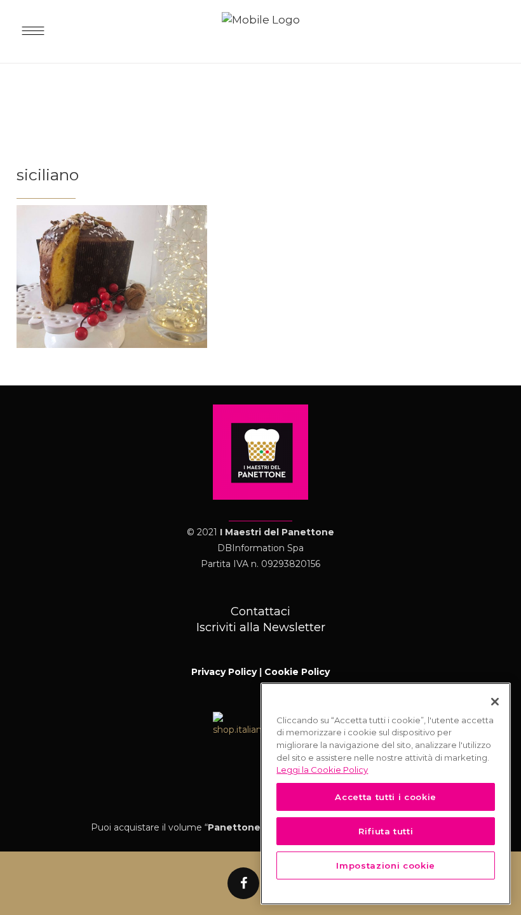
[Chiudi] (495, 702)
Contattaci (260, 611)
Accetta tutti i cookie (385, 797)
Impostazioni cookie (385, 865)
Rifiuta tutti (386, 831)
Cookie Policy (297, 672)
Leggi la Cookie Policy (322, 770)
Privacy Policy (224, 672)
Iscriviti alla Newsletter (260, 627)
